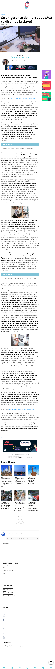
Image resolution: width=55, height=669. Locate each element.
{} (25, 538)
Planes (4, 591)
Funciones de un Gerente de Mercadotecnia (22, 98)
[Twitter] (14, 57)
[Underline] (12, 538)
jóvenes (12, 592)
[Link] (24, 538)
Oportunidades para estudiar (10, 571)
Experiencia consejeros (9, 595)
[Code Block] (22, 538)
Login (37, 529)
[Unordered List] (18, 538)
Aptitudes (3, 15)
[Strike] (14, 538)
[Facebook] (11, 57)
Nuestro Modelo (7, 589)
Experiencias (6, 592)
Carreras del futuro (8, 570)
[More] (28, 57)
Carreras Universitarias (9, 565)
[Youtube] (25, 57)
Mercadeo (4, 438)
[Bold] (8, 538)
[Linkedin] (17, 57)
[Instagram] (23, 57)
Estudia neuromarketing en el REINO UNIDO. (22, 409)
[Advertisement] (48, 47)
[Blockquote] (20, 538)
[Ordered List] (16, 538)
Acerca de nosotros (8, 588)
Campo (4, 568)
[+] (27, 538)
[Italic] (10, 538)
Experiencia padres (8, 594)
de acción (9, 568)
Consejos (5, 573)
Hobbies (5, 567)
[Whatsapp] (20, 57)
